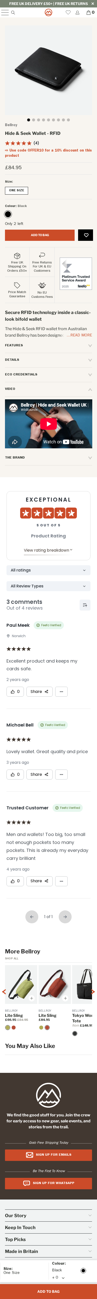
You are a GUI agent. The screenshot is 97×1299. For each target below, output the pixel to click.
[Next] (93, 1001)
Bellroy (11, 125)
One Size (16, 190)
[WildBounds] (48, 12)
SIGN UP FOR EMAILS (53, 1155)
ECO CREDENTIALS (21, 374)
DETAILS (12, 360)
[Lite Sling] (13, 1027)
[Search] (13, 12)
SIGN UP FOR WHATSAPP (53, 1183)
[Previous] (4, 1001)
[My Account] (77, 12)
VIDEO (10, 389)
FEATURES (14, 345)
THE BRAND (15, 458)
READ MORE (81, 336)
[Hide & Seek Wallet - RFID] (8, 214)
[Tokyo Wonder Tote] (75, 1033)
